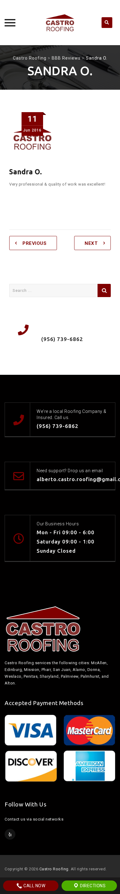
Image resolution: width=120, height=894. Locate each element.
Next (91, 243)
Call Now (34, 885)
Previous (34, 243)
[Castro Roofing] (60, 22)
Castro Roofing (54, 869)
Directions (92, 885)
